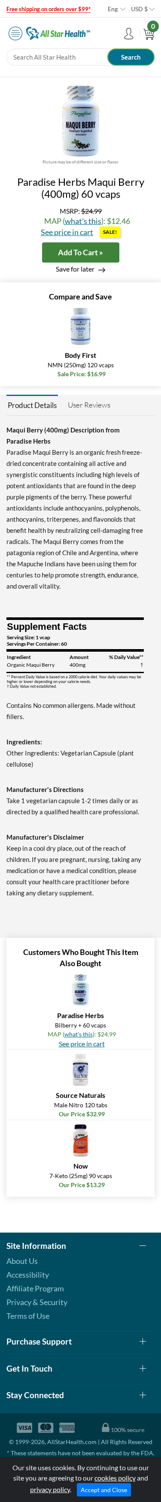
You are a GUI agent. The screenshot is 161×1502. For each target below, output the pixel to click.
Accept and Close (104, 1489)
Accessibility (27, 1274)
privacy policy (50, 1489)
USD (139, 8)
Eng (113, 8)
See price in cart (67, 232)
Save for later (75, 269)
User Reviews (89, 404)
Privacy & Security (36, 1302)
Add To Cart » (80, 252)
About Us (22, 1261)
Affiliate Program (35, 1288)
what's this (83, 221)
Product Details (32, 405)
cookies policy (115, 1478)
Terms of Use (27, 1316)
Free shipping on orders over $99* (48, 9)
